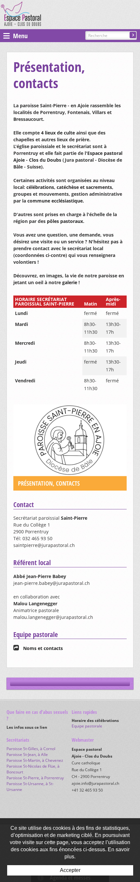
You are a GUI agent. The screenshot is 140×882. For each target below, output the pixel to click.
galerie (69, 282)
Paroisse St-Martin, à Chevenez (35, 760)
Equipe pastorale (87, 726)
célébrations (40, 187)
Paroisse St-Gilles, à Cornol (31, 748)
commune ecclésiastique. (55, 201)
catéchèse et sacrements (84, 187)
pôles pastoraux (65, 221)
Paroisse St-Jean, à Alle (27, 754)
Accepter (70, 870)
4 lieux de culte (58, 133)
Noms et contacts (43, 648)
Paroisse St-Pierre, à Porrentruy (35, 778)
